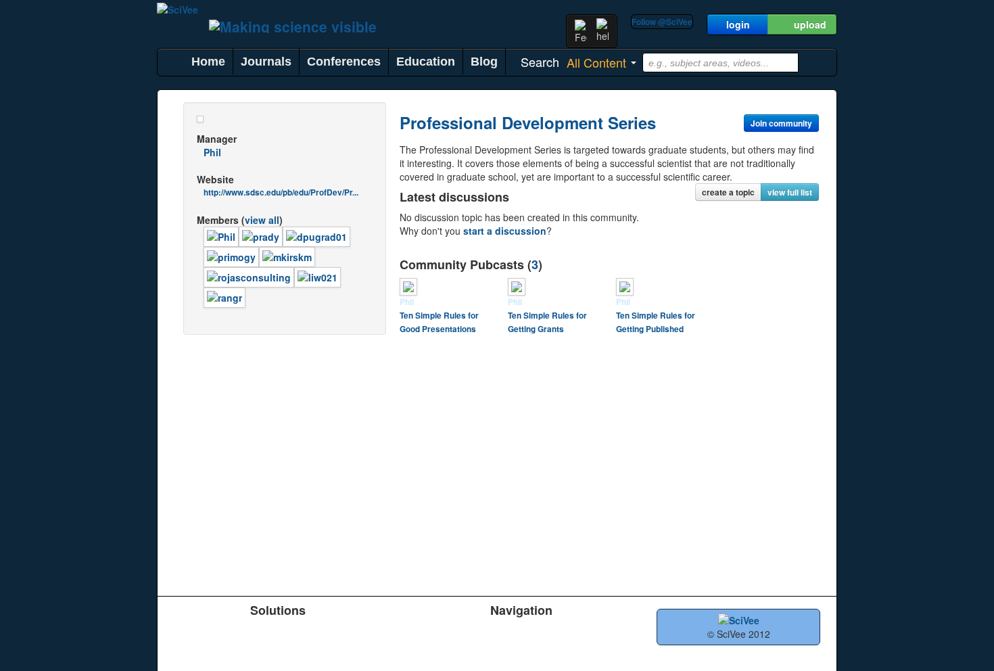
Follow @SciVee (662, 22)
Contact (592, 650)
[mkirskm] (287, 255)
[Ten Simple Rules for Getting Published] (625, 285)
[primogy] (231, 255)
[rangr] (224, 296)
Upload (401, 632)
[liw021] (317, 276)
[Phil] (221, 235)
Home (208, 61)
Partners (499, 632)
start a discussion (504, 230)
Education (425, 61)
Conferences (344, 61)
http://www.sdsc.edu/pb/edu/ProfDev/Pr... (281, 192)
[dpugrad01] (316, 235)
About (587, 632)
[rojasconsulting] (249, 276)
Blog (484, 61)
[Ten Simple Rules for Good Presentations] (408, 285)
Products (189, 632)
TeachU (281, 632)
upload (810, 24)
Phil (212, 152)
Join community (781, 123)
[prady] (261, 235)
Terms (494, 650)
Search (401, 650)
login (738, 24)
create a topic (728, 192)
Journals (266, 61)
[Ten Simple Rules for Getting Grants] (516, 285)
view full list (789, 192)
